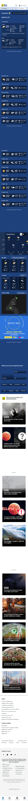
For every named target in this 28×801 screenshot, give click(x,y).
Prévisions (21, 8)
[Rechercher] (16, 5)
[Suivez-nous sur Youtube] (11, 755)
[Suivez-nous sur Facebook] (3, 755)
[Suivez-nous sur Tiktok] (15, 755)
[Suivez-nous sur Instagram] (7, 755)
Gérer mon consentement (9, 711)
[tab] (21, 234)
